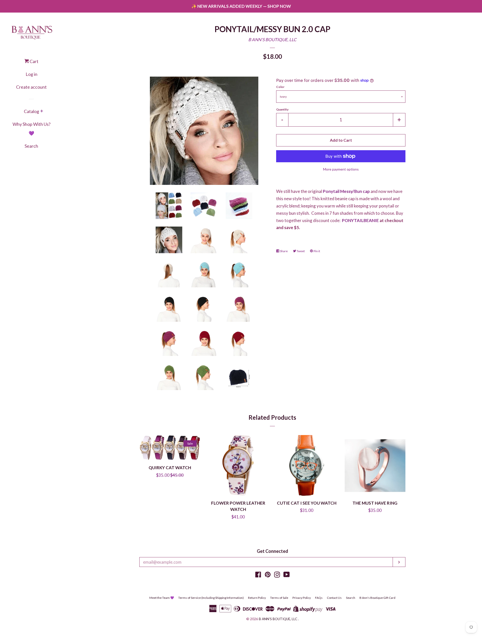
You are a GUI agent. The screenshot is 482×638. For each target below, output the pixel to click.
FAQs (319, 598)
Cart (33, 61)
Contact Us (334, 598)
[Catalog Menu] (41, 111)
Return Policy (257, 598)
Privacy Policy (301, 598)
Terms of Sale (279, 598)
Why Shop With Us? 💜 (31, 128)
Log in (31, 74)
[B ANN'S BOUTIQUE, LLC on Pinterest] (268, 575)
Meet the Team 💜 (161, 598)
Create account (31, 87)
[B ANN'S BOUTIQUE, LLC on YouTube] (286, 575)
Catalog (31, 111)
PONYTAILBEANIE (360, 220)
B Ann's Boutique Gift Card (377, 598)
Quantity (282, 109)
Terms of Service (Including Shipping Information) (211, 598)
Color (280, 87)
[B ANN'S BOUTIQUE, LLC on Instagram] (277, 575)
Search (31, 146)
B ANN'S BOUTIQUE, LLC (272, 39)
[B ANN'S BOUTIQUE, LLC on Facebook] (258, 575)
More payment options (341, 169)
